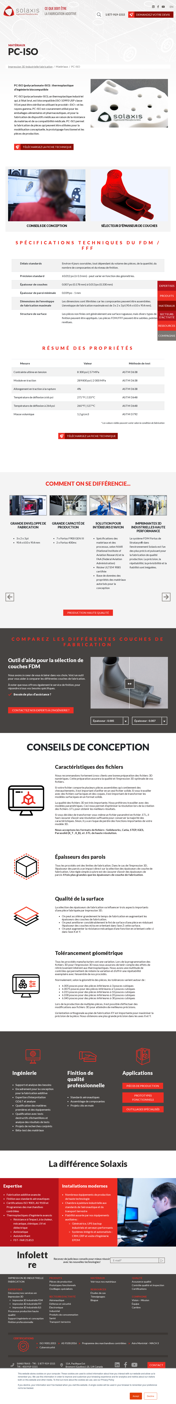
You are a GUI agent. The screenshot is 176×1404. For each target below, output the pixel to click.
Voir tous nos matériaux (103, 1281)
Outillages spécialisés (143, 1109)
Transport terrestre (60, 1321)
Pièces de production (142, 1085)
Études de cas (98, 1292)
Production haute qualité (88, 612)
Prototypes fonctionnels (143, 1097)
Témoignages (98, 1296)
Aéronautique (56, 1300)
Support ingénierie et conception (26, 1318)
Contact (156, 1365)
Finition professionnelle (20, 1322)
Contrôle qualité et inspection (148, 1285)
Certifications (139, 1288)
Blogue (94, 1300)
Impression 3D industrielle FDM (27, 1300)
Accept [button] (136, 1396)
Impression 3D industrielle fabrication (30, 66)
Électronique (56, 1307)
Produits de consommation (63, 1314)
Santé (52, 1318)
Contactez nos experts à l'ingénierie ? (40, 710)
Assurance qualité (141, 1281)
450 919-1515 (30, 1366)
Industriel (54, 1311)
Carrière (136, 1307)
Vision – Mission (140, 1300)
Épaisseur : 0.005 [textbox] (103, 720)
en (171, 6)
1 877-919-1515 (115, 14)
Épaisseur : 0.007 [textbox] (145, 720)
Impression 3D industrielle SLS (26, 1307)
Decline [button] (150, 1396)
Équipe (135, 1303)
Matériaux (167, 305)
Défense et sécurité (60, 1303)
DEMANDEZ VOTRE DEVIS (153, 14)
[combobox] (110, 721)
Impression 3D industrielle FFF (27, 1303)
